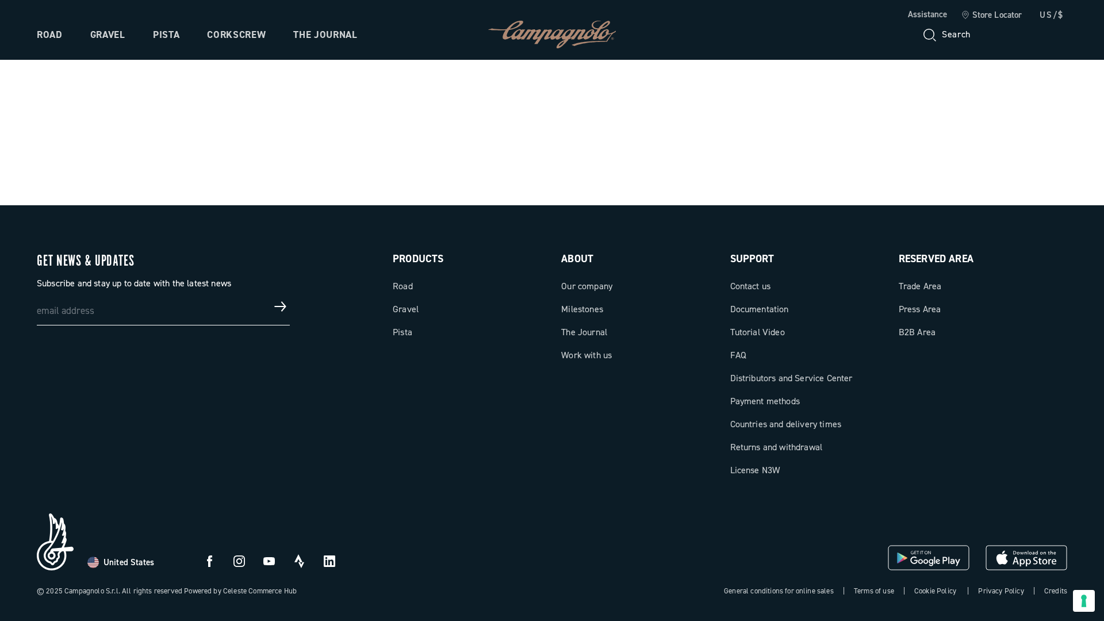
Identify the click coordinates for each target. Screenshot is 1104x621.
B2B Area (917, 332)
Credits (1055, 591)
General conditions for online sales (779, 591)
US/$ (1052, 15)
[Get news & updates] (280, 306)
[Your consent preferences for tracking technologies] (1084, 601)
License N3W (755, 470)
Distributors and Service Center (791, 378)
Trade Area (920, 286)
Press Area (920, 309)
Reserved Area (936, 259)
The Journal (325, 34)
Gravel (107, 34)
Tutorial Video (757, 332)
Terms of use (874, 591)
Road (50, 34)
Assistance (927, 14)
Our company (586, 286)
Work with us (586, 355)
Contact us (750, 286)
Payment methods (765, 401)
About (577, 259)
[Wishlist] (1003, 34)
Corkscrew (236, 34)
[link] (991, 15)
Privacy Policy (1000, 591)
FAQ (738, 355)
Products (418, 259)
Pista (166, 34)
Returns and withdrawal (776, 447)
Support (752, 259)
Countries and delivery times (785, 424)
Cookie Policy (935, 591)
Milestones (582, 309)
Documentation (759, 309)
